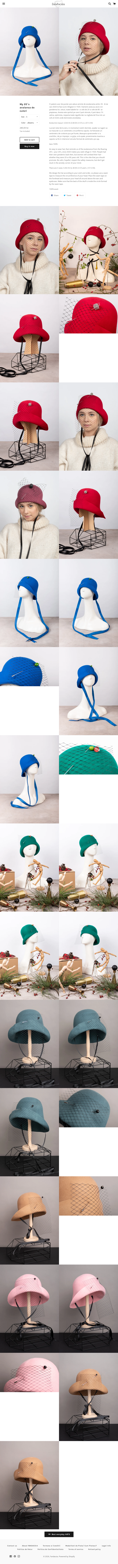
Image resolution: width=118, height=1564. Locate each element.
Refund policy (94, 1549)
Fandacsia (54, 1556)
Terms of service (75, 1549)
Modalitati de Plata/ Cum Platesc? (81, 1546)
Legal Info (106, 1546)
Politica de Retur (24, 1549)
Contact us (12, 1546)
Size (22, 117)
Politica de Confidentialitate (50, 1549)
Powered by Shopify (67, 1556)
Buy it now (29, 146)
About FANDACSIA (30, 1546)
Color (23, 123)
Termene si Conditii (51, 1546)
